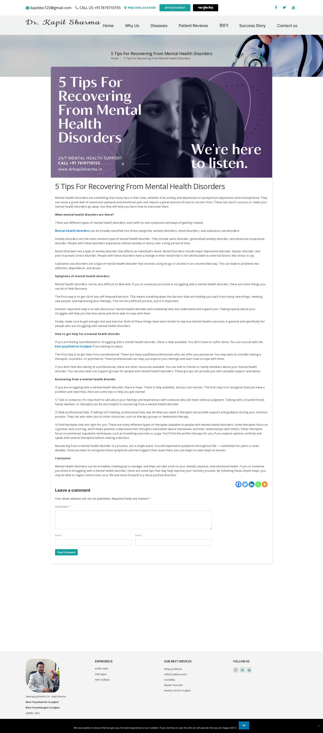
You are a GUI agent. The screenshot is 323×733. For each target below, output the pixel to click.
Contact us (287, 25)
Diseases (159, 25)
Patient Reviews (193, 25)
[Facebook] (238, 484)
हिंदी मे (224, 25)
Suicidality (169, 679)
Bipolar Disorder (173, 685)
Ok (243, 725)
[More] (265, 484)
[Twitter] (245, 484)
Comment (62, 506)
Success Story (252, 25)
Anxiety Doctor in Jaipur (177, 690)
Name (58, 535)
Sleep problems (173, 668)
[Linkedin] (252, 484)
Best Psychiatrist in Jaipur (42, 702)
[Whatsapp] (258, 484)
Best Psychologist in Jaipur (43, 707)
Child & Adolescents (175, 674)
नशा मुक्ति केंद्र (205, 7)
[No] (318, 726)
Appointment (175, 7)
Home (108, 25)
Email (138, 535)
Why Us (132, 25)
